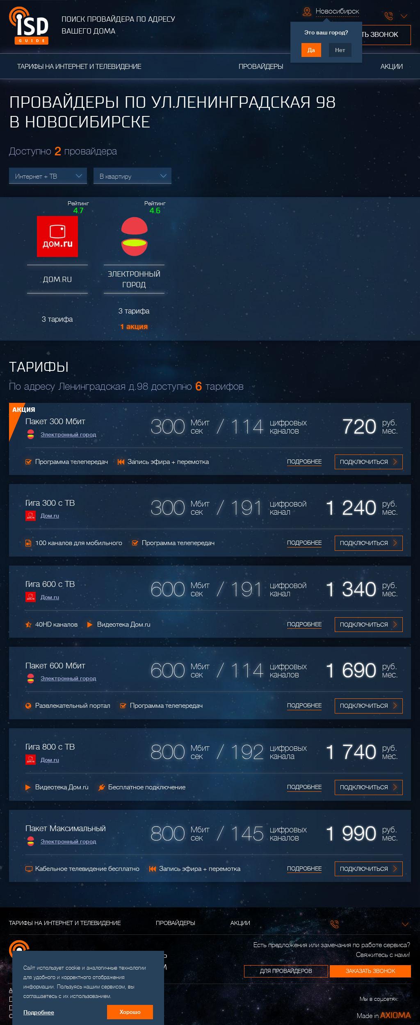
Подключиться (364, 462)
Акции (392, 66)
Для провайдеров (286, 971)
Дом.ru (50, 515)
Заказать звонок (367, 35)
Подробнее (304, 461)
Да (311, 50)
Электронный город (68, 434)
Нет (340, 50)
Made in (384, 1015)
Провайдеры (261, 66)
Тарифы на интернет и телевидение (79, 66)
